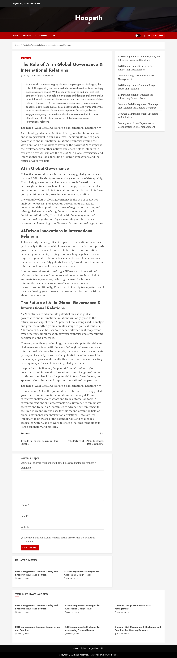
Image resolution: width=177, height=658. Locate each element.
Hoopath (88, 17)
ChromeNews (97, 654)
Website (25, 527)
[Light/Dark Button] (138, 35)
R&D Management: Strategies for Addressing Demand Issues (82, 628)
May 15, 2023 (35, 76)
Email (24, 516)
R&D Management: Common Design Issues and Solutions (37, 628)
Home (15, 35)
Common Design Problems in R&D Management (133, 607)
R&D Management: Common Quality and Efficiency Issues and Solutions (36, 573)
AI (54, 35)
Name (25, 505)
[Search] (144, 35)
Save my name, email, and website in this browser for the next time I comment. (60, 539)
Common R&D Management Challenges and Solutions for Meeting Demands (138, 628)
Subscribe (158, 35)
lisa (24, 76)
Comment (27, 467)
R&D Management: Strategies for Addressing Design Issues (81, 573)
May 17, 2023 (23, 578)
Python (27, 35)
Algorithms (42, 35)
